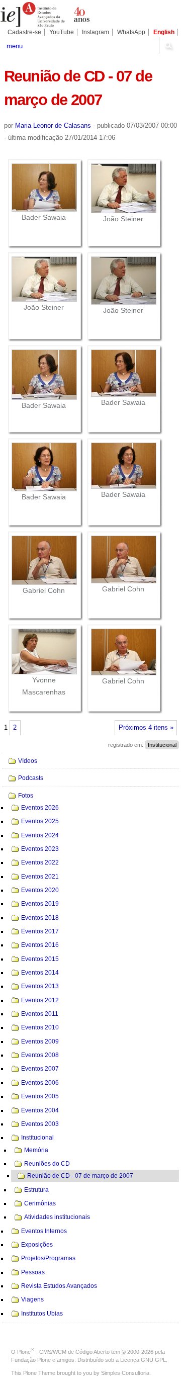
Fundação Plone (31, 1360)
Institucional (162, 745)
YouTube (61, 32)
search (168, 45)
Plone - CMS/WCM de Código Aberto (63, 1352)
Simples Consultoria (125, 1373)
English (163, 32)
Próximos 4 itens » (146, 727)
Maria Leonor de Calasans (53, 125)
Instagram (95, 32)
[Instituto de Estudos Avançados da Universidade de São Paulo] (45, 14)
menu (15, 46)
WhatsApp (131, 32)
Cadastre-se (24, 32)
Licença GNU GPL (143, 1360)
